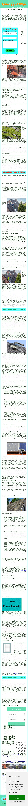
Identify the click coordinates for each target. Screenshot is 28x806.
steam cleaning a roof (19, 614)
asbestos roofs (10, 561)
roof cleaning (9, 147)
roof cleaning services (8, 624)
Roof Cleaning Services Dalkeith (10, 705)
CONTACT (21, 7)
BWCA (14, 294)
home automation (5, 756)
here (15, 703)
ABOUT (18, 7)
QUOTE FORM (16, 673)
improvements (10, 743)
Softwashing (6, 521)
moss (16, 99)
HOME (13, 7)
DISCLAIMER (25, 7)
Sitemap (2, 795)
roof (25, 235)
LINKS (15, 7)
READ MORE (23, 570)
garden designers (10, 762)
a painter (9, 761)
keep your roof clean (13, 387)
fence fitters (17, 755)
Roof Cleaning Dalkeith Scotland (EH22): (12, 14)
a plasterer (17, 756)
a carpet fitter (21, 761)
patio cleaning (15, 754)
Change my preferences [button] (16, 801)
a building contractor (18, 760)
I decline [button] (17, 798)
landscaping (4, 755)
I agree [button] (16, 795)
